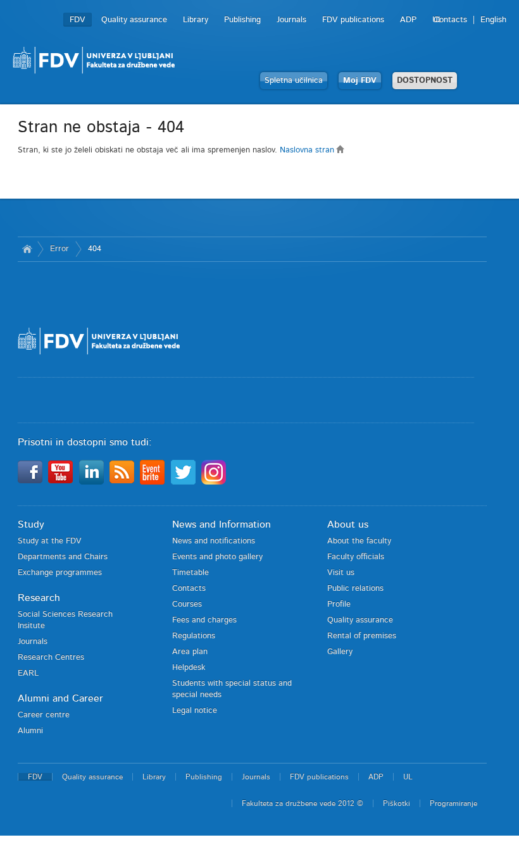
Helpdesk (188, 668)
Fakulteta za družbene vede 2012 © (302, 803)
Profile (339, 604)
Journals (291, 20)
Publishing (242, 20)
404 (94, 249)
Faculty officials (355, 557)
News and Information (221, 524)
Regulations (193, 636)
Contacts (450, 20)
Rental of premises (361, 636)
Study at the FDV (50, 541)
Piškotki (396, 803)
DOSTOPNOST (425, 81)
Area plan (190, 652)
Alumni (30, 731)
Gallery (340, 652)
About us (347, 524)
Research (39, 598)
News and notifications (213, 541)
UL (437, 20)
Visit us (340, 573)
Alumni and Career (60, 698)
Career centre (44, 715)
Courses (187, 604)
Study (31, 524)
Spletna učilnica (294, 81)
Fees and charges (204, 620)
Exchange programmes (60, 573)
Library (195, 20)
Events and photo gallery (217, 557)
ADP (408, 20)
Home (27, 249)
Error (59, 249)
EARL (28, 673)
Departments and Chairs (63, 557)
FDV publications (353, 20)
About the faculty (359, 541)
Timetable (190, 573)
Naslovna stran (308, 150)
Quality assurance (134, 20)
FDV (77, 20)
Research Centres (51, 657)
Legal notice (194, 711)
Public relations (355, 588)
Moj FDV (360, 81)
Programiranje (453, 803)
